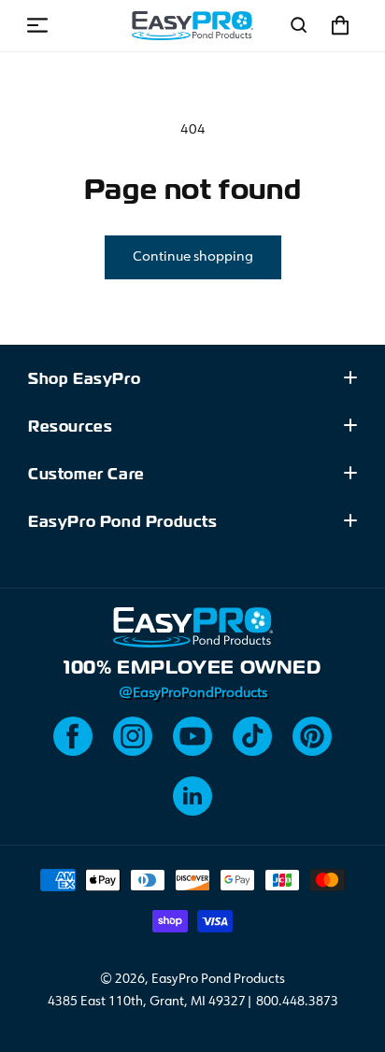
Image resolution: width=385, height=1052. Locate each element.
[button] (37, 25)
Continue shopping (193, 257)
